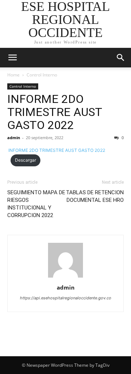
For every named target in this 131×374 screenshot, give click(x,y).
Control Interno (42, 75)
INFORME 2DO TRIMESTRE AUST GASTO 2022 (54, 112)
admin (13, 137)
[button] (12, 57)
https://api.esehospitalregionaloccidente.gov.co (65, 297)
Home (13, 75)
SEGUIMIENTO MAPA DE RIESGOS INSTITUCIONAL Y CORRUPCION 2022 (36, 204)
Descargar (25, 160)
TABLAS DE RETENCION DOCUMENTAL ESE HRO (95, 196)
